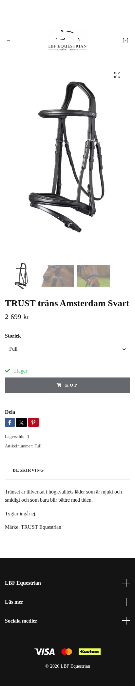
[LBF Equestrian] (67, 40)
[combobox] (67, 349)
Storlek (13, 336)
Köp (71, 385)
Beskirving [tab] (28, 470)
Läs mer (14, 602)
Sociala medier (21, 621)
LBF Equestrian (23, 583)
